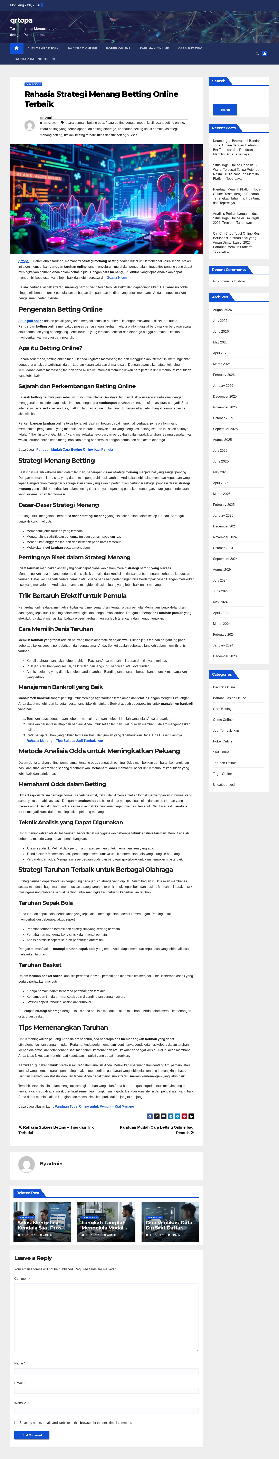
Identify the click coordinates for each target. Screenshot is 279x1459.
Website (20, 1403)
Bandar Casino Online (35, 59)
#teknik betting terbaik (80, 135)
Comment (22, 1278)
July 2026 (220, 320)
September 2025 (225, 429)
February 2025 (224, 504)
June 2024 (221, 591)
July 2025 (220, 450)
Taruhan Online (154, 48)
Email (19, 1383)
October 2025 (223, 418)
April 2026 (220, 353)
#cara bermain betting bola (85, 122)
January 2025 (223, 515)
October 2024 (223, 548)
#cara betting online (169, 122)
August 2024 (222, 569)
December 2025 (225, 396)
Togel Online (222, 774)
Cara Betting (190, 48)
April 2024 (220, 613)
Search (218, 81)
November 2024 (225, 537)
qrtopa (21, 20)
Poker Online (118, 48)
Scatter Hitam (117, 277)
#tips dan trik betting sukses (117, 135)
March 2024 (222, 623)
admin (49, 117)
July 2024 (220, 580)
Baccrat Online (82, 48)
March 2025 (222, 494)
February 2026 (224, 375)
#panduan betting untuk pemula (141, 129)
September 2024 (225, 559)
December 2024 (225, 526)
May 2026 (220, 342)
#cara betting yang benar (58, 129)
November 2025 (225, 407)
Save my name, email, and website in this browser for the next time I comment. (75, 1422)
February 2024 (224, 634)
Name (19, 1363)
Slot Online (221, 752)
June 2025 (221, 461)
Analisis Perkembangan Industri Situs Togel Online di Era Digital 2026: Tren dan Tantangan (237, 218)
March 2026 (222, 364)
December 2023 (225, 656)
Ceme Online (223, 719)
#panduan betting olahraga (96, 129)
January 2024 (223, 645)
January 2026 (223, 385)
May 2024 (220, 602)
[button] (257, 53)
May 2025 (220, 472)
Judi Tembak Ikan (43, 48)
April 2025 (220, 483)
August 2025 (222, 439)
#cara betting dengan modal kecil (130, 122)
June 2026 (221, 331)
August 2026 (222, 310)
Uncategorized (224, 784)
